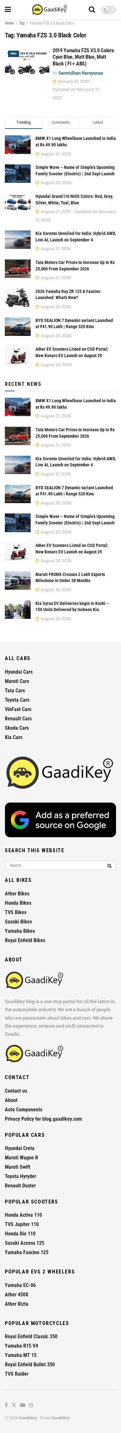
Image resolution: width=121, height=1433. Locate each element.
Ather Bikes (17, 894)
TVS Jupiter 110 (22, 1224)
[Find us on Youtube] (22, 1405)
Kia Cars (13, 737)
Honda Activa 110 (23, 1215)
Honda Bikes (18, 903)
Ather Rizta (16, 1304)
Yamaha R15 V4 (21, 1346)
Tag (22, 23)
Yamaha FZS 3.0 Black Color (52, 23)
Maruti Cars (17, 681)
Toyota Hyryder (20, 1176)
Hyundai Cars (19, 672)
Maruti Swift (17, 1167)
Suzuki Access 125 (24, 1243)
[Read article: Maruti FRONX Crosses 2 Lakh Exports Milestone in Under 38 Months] (18, 580)
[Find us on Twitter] (13, 1405)
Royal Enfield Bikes (25, 940)
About (11, 1100)
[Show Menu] (8, 9)
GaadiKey (28, 1418)
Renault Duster (20, 1186)
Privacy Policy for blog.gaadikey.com (43, 1119)
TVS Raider (16, 1374)
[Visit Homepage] (50, 9)
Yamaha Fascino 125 (26, 1252)
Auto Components (23, 1109)
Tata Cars (15, 690)
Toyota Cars (17, 700)
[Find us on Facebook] (6, 1405)
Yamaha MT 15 (20, 1355)
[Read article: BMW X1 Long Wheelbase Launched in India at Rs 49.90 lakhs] (18, 407)
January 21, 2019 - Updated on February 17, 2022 (76, 89)
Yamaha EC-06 (20, 1285)
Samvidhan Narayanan (80, 73)
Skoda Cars (17, 728)
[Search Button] (92, 9)
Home (9, 23)
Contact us (16, 1091)
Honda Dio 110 (20, 1234)
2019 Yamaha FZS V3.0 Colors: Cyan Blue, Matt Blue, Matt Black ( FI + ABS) (84, 57)
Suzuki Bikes (18, 922)
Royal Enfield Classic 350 (31, 1336)
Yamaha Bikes (20, 931)
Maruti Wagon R (21, 1158)
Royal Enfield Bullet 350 (30, 1364)
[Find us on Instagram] (31, 1405)
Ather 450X (16, 1295)
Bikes (13, 53)
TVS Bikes (15, 912)
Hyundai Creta (20, 1148)
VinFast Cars (18, 709)
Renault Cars (18, 719)
